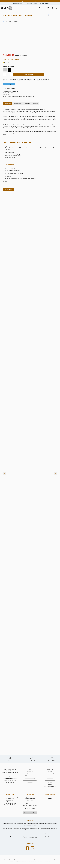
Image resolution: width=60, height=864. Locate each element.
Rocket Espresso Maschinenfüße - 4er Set (17, 418)
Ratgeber (50, 782)
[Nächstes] (55, 473)
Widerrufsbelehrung (30, 775)
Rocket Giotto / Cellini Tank (13, 487)
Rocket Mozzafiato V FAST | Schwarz (16, 678)
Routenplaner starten (30, 812)
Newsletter (30, 782)
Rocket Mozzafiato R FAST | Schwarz (16, 606)
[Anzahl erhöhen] (11, 74)
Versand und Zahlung (30, 778)
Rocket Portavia (10, 702)
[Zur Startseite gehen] (6, 8)
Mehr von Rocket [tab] (8, 189)
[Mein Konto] (52, 7)
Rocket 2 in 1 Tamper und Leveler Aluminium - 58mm (20, 210)
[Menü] (39, 7)
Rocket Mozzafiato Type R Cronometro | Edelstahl (19, 653)
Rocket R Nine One (11, 725)
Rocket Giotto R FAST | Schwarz (15, 510)
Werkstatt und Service (50, 780)
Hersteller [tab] (27, 103)
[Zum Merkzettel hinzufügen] (52, 207)
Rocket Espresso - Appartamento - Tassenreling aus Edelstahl (23, 395)
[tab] (7, 103)
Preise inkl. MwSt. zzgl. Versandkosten (11, 59)
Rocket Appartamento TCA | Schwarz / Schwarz (19, 256)
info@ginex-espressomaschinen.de (10, 777)
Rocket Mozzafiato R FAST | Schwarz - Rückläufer (19, 630)
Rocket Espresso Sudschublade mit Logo (17, 441)
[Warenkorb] (57, 8)
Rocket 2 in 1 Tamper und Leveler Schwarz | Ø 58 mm (20, 233)
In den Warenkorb (28, 74)
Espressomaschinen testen (50, 773)
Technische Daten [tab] (18, 103)
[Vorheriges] (4, 473)
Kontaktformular (13, 787)
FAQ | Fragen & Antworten (50, 786)
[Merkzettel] (48, 7)
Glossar (50, 784)
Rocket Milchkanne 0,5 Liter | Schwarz (16, 582)
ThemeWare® (47, 861)
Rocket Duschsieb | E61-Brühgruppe (16, 372)
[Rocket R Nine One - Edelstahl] (31, 36)
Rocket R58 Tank (10, 748)
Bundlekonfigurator (9, 84)
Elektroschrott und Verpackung (30, 780)
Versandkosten (27, 859)
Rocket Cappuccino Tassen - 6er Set (16, 349)
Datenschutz (30, 773)
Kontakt (50, 771)
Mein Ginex (50, 769)
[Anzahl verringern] (4, 74)
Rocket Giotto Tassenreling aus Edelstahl (17, 534)
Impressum (30, 771)
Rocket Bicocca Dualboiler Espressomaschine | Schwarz (21, 303)
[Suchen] (43, 7)
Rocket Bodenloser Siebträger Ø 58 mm (17, 326)
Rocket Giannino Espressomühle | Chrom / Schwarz (20, 464)
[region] (31, 36)
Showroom (49, 775)
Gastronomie (50, 778)
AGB (30, 769)
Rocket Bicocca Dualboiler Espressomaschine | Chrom (21, 280)
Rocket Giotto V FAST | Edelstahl (15, 557)
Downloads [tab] (35, 103)
